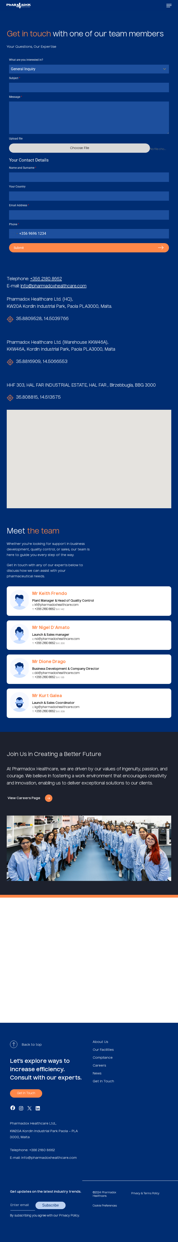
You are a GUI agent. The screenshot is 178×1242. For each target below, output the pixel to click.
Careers (99, 1065)
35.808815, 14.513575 (38, 397)
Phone (14, 224)
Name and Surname (22, 167)
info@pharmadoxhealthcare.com (53, 286)
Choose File (79, 148)
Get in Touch (103, 1081)
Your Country (17, 186)
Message (15, 96)
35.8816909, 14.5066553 (41, 361)
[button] (169, 5)
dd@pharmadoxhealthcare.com (57, 673)
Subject (14, 78)
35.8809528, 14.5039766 (42, 319)
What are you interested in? (26, 59)
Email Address (19, 205)
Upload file (15, 138)
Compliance (103, 1057)
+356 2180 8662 (46, 279)
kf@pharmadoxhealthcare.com (57, 605)
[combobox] (89, 69)
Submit (19, 248)
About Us (100, 1042)
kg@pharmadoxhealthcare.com (57, 707)
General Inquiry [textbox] (23, 69)
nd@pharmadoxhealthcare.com (57, 639)
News (97, 1073)
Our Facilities (103, 1049)
